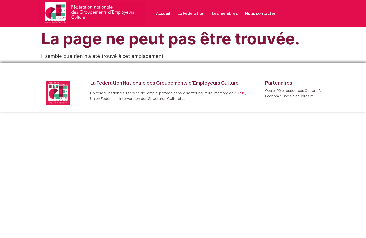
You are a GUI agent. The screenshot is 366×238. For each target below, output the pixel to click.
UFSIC (240, 93)
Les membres (225, 13)
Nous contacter (260, 13)
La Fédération (191, 13)
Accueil (163, 13)
